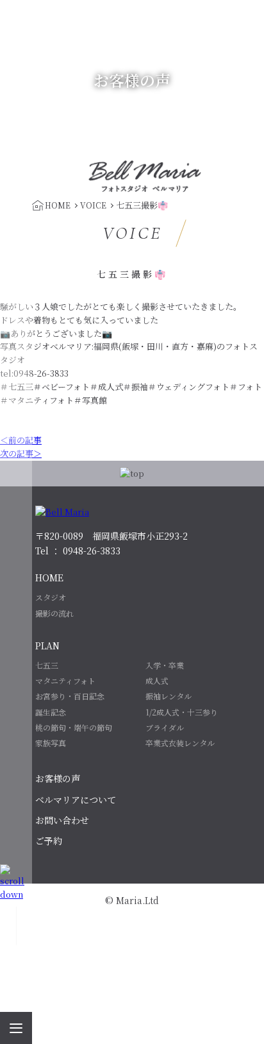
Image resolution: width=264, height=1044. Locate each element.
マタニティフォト (65, 680)
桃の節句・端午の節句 (73, 727)
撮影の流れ (54, 613)
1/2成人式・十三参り (181, 711)
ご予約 (48, 840)
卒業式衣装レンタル (180, 742)
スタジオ (50, 597)
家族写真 (50, 742)
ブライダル (164, 727)
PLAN (47, 645)
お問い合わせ (62, 820)
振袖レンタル (168, 695)
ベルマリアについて (75, 799)
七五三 (46, 665)
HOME (49, 577)
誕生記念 (50, 711)
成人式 (157, 680)
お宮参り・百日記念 (69, 695)
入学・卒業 (164, 665)
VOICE (93, 205)
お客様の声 (57, 778)
